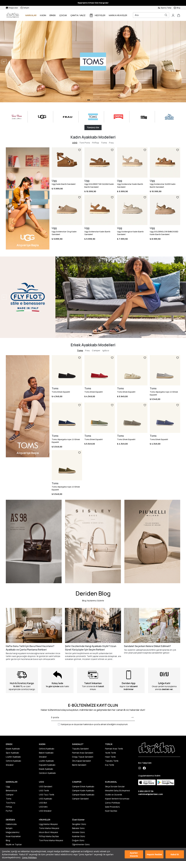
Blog (8, 840)
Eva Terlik (109, 764)
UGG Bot (43, 802)
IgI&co (105, 350)
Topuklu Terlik (111, 760)
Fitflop (95, 142)
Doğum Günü (78, 840)
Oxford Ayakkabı (13, 760)
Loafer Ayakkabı (13, 756)
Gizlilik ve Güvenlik (113, 794)
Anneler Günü (78, 832)
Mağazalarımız (12, 832)
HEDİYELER (100, 15)
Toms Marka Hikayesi (49, 828)
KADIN (43, 15)
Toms (104, 142)
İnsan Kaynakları (13, 836)
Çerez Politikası (29, 857)
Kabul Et (175, 854)
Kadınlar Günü (78, 836)
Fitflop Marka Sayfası (49, 836)
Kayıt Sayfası (111, 810)
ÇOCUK (63, 15)
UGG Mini (43, 806)
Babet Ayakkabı (46, 752)
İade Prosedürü (112, 806)
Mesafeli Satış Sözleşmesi (117, 790)
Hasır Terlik (110, 756)
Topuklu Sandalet (80, 748)
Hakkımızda (11, 824)
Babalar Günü (78, 828)
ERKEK (53, 15)
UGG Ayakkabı (45, 798)
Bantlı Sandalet (79, 764)
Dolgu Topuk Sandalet (82, 756)
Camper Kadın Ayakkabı (83, 790)
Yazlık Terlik (110, 752)
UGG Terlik (44, 790)
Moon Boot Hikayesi (48, 832)
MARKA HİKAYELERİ (118, 15)
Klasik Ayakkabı (13, 748)
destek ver (167, 689)
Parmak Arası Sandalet (82, 752)
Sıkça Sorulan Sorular (115, 786)
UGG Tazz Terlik (46, 794)
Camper (96, 350)
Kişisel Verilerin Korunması (117, 798)
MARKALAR (30, 15)
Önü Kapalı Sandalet (81, 760)
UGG (74, 142)
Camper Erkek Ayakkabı (83, 786)
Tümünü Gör (93, 127)
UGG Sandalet (45, 786)
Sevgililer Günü (79, 824)
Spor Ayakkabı (12, 752)
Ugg (8, 786)
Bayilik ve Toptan (14, 844)
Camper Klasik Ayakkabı (83, 794)
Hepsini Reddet (154, 854)
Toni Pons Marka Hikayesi (51, 840)
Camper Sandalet (80, 798)
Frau (111, 142)
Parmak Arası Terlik (114, 748)
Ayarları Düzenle (134, 854)
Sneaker (10, 764)
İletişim (9, 828)
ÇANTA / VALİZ (77, 15)
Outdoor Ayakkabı (47, 773)
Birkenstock (11, 790)
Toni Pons (84, 142)
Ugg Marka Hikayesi (48, 824)
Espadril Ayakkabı (47, 764)
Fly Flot (9, 810)
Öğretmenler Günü (81, 844)
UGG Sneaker (45, 810)
